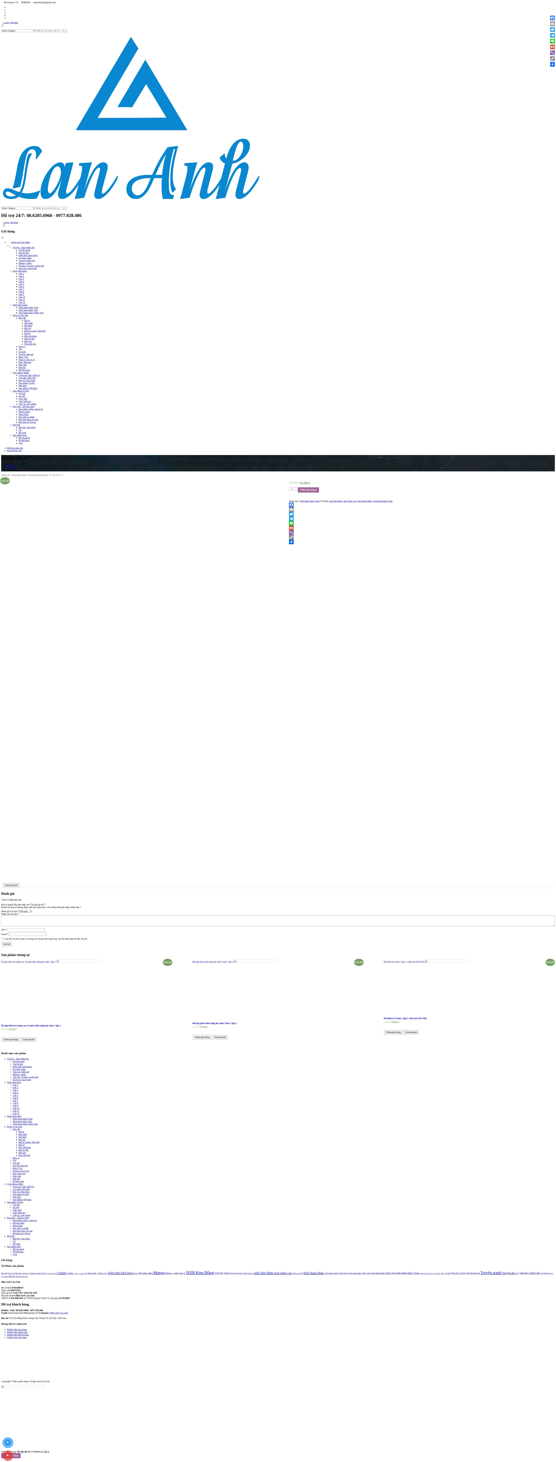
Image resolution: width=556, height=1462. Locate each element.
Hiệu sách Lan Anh (59, 1313)
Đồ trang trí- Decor (27, 422)
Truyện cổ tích (458, 1273)
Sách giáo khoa (20, 271)
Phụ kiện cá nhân (26, 417)
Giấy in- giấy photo (27, 404)
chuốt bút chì (52, 1273)
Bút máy (18, 1273)
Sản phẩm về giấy (27, 383)
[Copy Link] (422, 537)
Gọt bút (22, 352)
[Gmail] (422, 528)
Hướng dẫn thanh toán (17, 1332)
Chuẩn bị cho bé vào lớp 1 (38, 1273)
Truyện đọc (24, 253)
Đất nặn (22, 367)
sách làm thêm (335, 501)
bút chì (4, 1273)
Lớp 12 (22, 302)
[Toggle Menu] (8, 245)
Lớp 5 (21, 284)
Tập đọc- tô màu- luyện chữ (31, 266)
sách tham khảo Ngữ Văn (336, 1273)
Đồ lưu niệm (24, 412)
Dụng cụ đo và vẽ (27, 359)
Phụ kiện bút (30, 344)
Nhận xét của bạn (10, 914)
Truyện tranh (24, 250)
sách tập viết (432, 1273)
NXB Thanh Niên (236, 1273)
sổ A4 (438, 1273)
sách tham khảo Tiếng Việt (383, 1273)
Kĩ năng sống (146, 1273)
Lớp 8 (21, 292)
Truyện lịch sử (473, 1273)
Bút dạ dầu (29, 339)
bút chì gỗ (11, 1273)
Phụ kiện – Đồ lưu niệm (18, 1218)
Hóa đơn (22, 386)
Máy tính (23, 365)
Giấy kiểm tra (25, 401)
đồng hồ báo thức (22, 1276)
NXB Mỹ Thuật (222, 1273)
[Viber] (422, 532)
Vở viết (22, 393)
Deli (86, 1273)
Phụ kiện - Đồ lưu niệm (23, 406)
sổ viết (448, 1273)
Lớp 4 (21, 281)
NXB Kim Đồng (200, 1272)
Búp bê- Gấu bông (27, 427)
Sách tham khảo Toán (28, 307)
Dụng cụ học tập (20, 315)
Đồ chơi (16, 425)
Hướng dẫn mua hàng (17, 1329)
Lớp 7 (21, 289)
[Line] (422, 523)
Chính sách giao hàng (17, 1337)
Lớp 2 (21, 276)
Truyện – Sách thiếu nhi (18, 1059)
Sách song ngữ (297, 1273)
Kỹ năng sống (25, 258)
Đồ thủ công (24, 370)
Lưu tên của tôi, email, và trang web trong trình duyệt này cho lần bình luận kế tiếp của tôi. (46, 939)
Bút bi (27, 320)
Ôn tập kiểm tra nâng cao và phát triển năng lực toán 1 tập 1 (28, 962)
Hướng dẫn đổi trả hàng (18, 1335)
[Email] (422, 509)
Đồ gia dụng (24, 438)
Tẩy (20, 349)
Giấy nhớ (23, 399)
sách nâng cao (349, 501)
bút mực (26, 1273)
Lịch (21, 443)
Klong (136, 1273)
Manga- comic (25, 263)
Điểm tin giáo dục (15, 448)
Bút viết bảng (30, 336)
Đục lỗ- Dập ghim (27, 380)
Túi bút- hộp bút (26, 354)
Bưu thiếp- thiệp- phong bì (31, 409)
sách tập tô (423, 1273)
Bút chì (27, 328)
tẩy (517, 1273)
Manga (158, 1273)
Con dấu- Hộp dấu (27, 378)
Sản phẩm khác (20, 435)
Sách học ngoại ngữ (28, 268)
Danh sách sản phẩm (20, 242)
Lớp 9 (21, 294)
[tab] (11, 885)
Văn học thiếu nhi (27, 260)
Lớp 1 (21, 273)
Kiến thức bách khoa (28, 255)
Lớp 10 (22, 297)
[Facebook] (422, 505)
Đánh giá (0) (11, 885)
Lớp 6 (21, 286)
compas (81, 1273)
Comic (61, 1273)
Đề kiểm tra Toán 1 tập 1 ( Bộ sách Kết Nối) (404, 962)
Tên (4, 929)
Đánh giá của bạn (10, 911)
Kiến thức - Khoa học (97, 1273)
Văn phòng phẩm (21, 372)
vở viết (543, 1273)
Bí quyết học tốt (14, 450)
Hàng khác (24, 414)
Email (4, 934)
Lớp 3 (21, 279)
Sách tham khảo (20, 305)
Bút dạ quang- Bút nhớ (34, 331)
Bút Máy (28, 326)
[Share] (422, 542)
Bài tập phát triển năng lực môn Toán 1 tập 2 (212, 962)
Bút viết (22, 318)
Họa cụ (22, 346)
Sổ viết (22, 396)
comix (70, 1273)
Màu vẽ (182, 1273)
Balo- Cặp (23, 357)
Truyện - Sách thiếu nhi (23, 247)
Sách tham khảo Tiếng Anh (31, 313)
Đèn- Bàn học (25, 362)
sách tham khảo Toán (383, 501)
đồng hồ (12, 1276)
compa (76, 1273)
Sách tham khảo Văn (28, 310)
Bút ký (27, 333)
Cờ (20, 430)
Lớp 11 (22, 299)
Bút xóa (28, 341)
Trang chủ (5, 475)
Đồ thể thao (24, 440)
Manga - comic (172, 1273)
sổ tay (443, 1273)
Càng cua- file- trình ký (29, 375)
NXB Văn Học (248, 1273)
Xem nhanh (28, 1039)
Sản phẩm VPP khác (28, 388)
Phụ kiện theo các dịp (28, 419)
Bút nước (28, 323)
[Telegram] (422, 518)
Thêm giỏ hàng (308, 490)
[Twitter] (422, 514)
